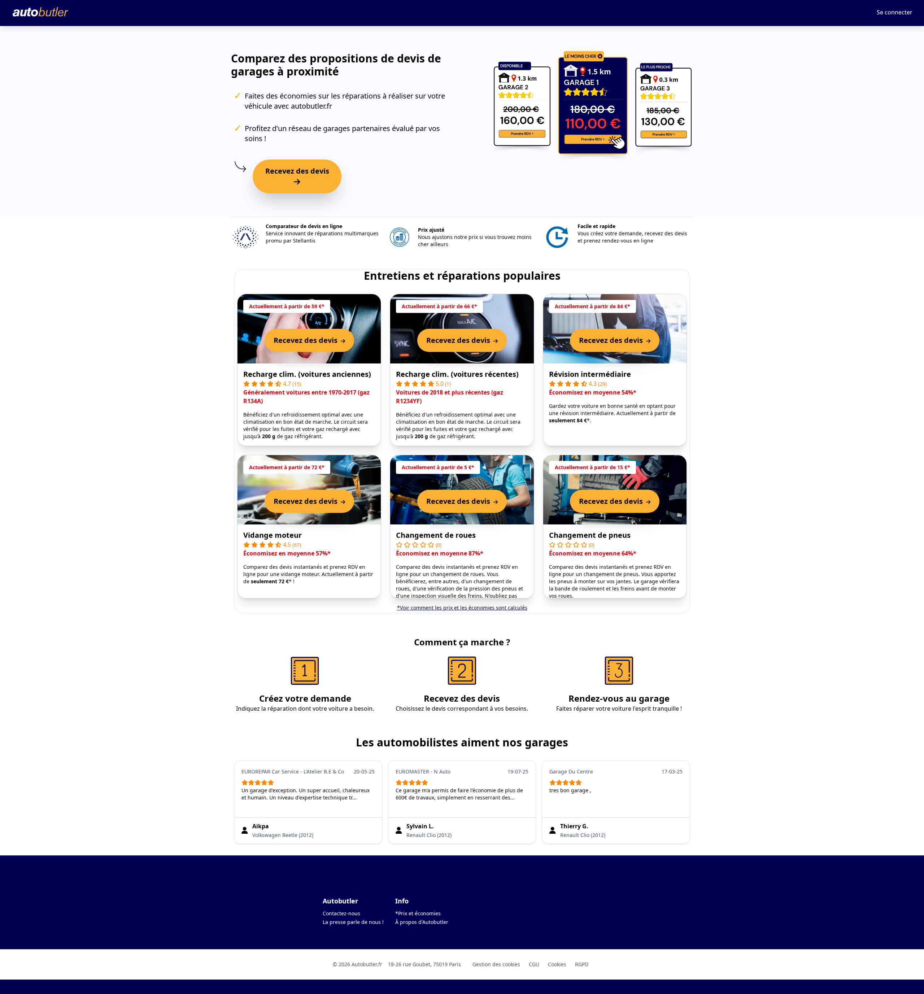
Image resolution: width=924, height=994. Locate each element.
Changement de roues (436, 535)
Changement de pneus (590, 535)
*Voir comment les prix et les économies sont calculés (462, 607)
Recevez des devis (297, 171)
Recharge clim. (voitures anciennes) (307, 374)
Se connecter (894, 12)
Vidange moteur (272, 535)
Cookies (557, 964)
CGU (534, 964)
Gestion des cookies (496, 964)
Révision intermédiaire (590, 374)
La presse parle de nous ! (353, 922)
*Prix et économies (418, 913)
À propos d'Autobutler (421, 922)
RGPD (581, 964)
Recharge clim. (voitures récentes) (457, 374)
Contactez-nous (341, 913)
